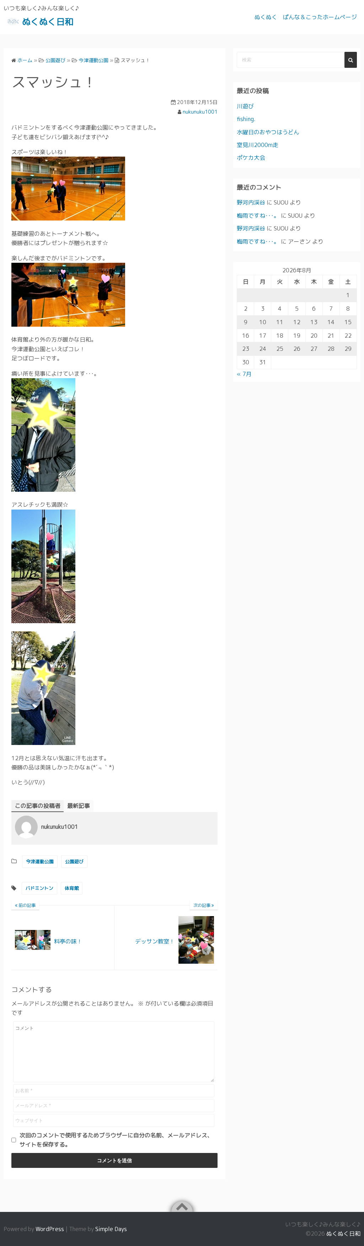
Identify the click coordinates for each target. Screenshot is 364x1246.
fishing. (246, 119)
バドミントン (39, 888)
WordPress (50, 1229)
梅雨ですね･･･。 (258, 215)
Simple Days (111, 1229)
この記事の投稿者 (37, 806)
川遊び (245, 106)
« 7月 (244, 374)
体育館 (72, 888)
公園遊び (74, 861)
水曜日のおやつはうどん (268, 132)
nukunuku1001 (200, 111)
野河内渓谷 (251, 202)
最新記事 (78, 806)
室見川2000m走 (257, 145)
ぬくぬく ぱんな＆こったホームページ (306, 17)
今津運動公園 (40, 861)
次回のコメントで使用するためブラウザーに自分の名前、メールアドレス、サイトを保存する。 (116, 1139)
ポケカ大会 (251, 158)
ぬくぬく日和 (47, 22)
